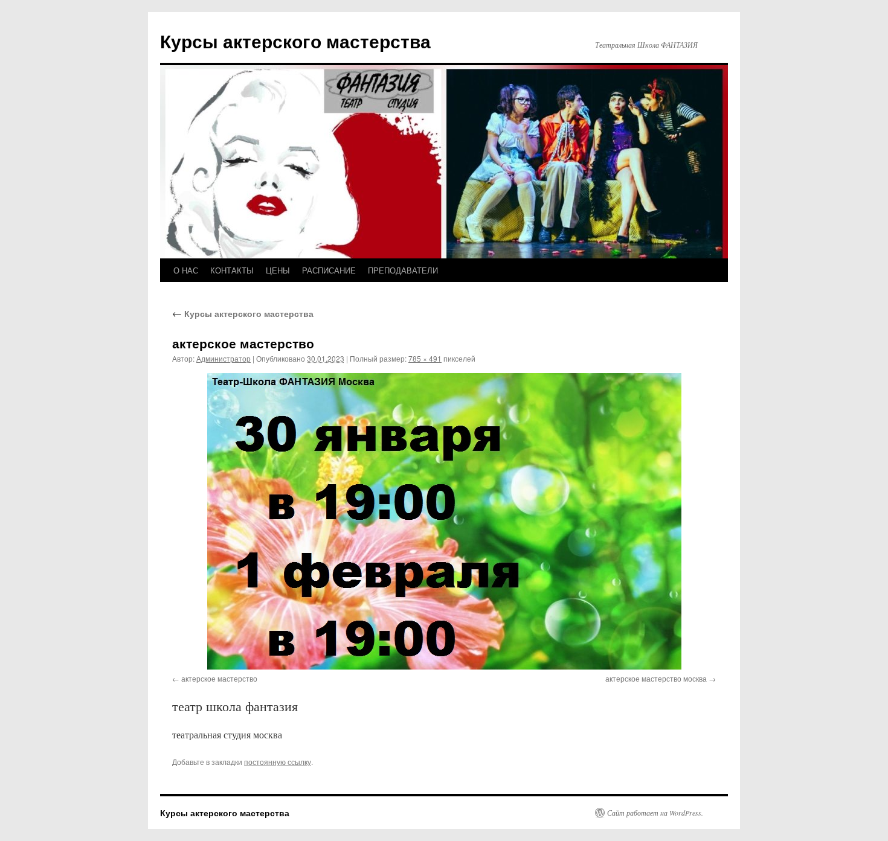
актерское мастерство (219, 678)
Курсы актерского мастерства (295, 41)
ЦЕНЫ (278, 270)
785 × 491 (425, 358)
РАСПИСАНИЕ (329, 270)
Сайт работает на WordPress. (655, 812)
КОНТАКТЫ (232, 270)
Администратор (223, 358)
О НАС (185, 270)
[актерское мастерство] (444, 521)
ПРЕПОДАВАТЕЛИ (403, 270)
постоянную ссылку (277, 761)
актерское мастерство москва (656, 678)
